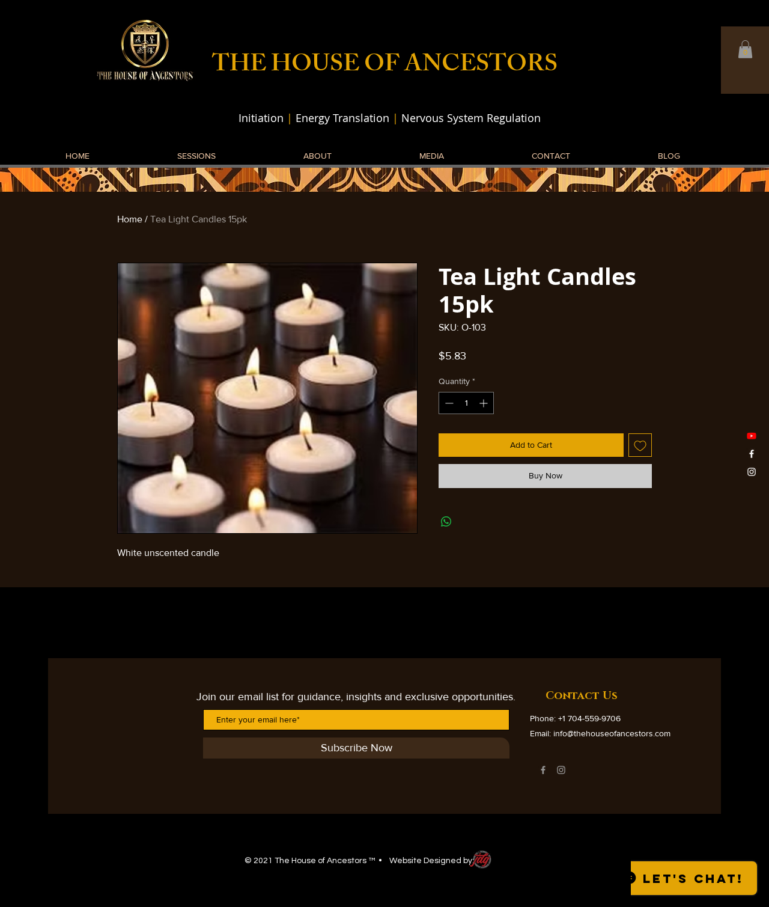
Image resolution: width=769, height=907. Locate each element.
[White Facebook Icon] (751, 453)
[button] (745, 49)
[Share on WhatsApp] (446, 522)
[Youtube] (751, 435)
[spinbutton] (466, 403)
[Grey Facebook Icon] (543, 770)
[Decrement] (447, 403)
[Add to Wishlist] (640, 445)
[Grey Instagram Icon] (561, 770)
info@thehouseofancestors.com (611, 733)
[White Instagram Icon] (751, 471)
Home (129, 219)
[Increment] (484, 403)
